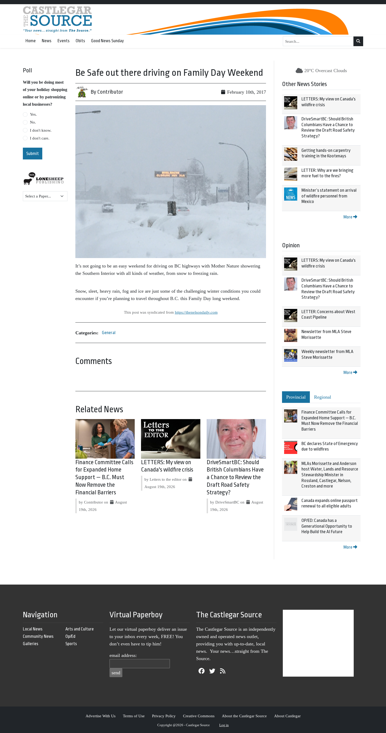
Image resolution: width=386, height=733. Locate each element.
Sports (71, 643)
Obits (80, 40)
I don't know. (40, 130)
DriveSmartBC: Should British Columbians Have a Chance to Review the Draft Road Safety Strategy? (235, 477)
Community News (38, 636)
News (46, 40)
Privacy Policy (164, 716)
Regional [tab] (322, 397)
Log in (224, 725)
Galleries (30, 643)
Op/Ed (70, 636)
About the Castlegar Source (244, 716)
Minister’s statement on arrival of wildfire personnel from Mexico (329, 196)
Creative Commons (199, 716)
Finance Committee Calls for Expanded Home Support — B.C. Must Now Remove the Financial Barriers (104, 477)
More (348, 217)
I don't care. (39, 138)
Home (30, 40)
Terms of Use (134, 716)
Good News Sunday (107, 40)
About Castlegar (287, 716)
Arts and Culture (79, 629)
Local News (33, 629)
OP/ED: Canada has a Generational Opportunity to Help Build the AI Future (326, 526)
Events (64, 40)
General (109, 332)
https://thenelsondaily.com (196, 312)
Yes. (33, 114)
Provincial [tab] (296, 397)
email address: (123, 655)
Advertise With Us (101, 716)
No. (33, 122)
